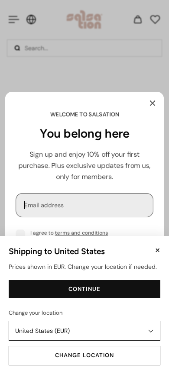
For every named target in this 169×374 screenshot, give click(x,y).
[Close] (152, 103)
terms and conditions (81, 232)
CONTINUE (84, 289)
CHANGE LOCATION (84, 355)
